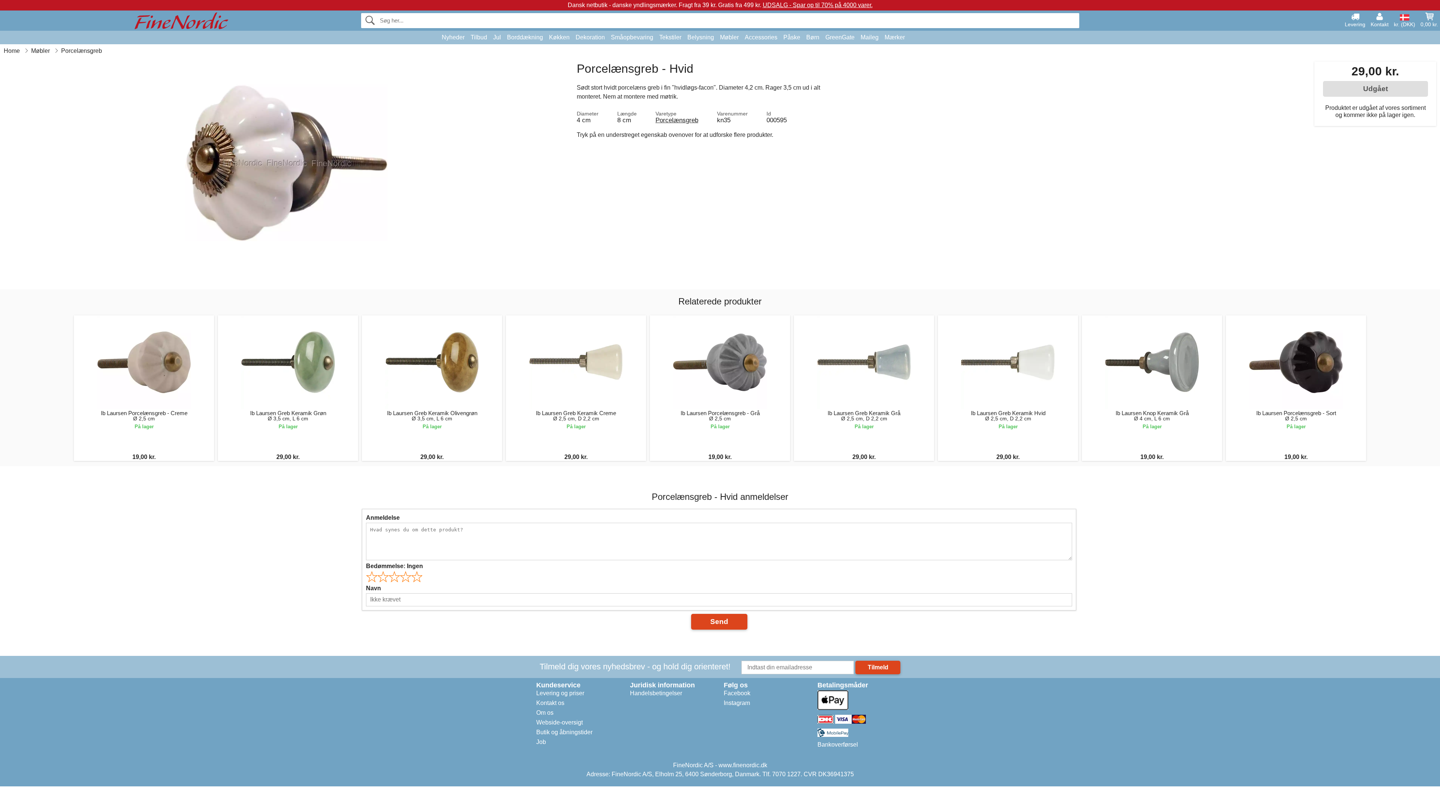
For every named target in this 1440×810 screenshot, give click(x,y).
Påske (791, 37)
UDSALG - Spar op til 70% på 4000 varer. (818, 5)
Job (541, 742)
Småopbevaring (632, 37)
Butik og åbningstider (564, 732)
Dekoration (590, 37)
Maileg (870, 37)
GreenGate (840, 37)
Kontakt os (550, 703)
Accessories (761, 37)
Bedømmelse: (394, 566)
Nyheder (453, 37)
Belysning (700, 37)
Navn (373, 588)
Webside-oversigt (559, 722)
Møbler (729, 37)
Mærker (895, 37)
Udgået (1375, 89)
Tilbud (479, 37)
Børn (812, 37)
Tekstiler (670, 37)
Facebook (737, 693)
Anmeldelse (383, 517)
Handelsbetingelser (656, 693)
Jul (497, 37)
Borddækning (525, 37)
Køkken (559, 37)
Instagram (737, 703)
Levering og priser (560, 693)
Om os (545, 713)
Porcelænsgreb (677, 120)
